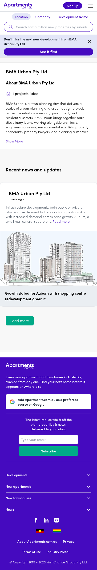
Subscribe (48, 451)
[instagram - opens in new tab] (56, 519)
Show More (14, 141)
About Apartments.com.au (37, 541)
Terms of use (31, 551)
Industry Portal (58, 551)
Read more (61, 221)
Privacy (68, 541)
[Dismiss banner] (89, 41)
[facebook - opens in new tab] (36, 519)
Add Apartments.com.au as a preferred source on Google (48, 402)
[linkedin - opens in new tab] (46, 519)
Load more (19, 320)
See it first (48, 51)
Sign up (72, 5)
